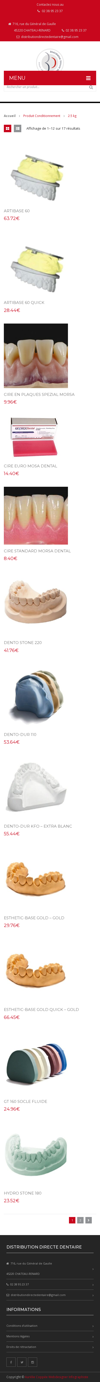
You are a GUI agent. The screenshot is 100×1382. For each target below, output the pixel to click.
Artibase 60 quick (24, 302)
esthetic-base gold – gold (34, 917)
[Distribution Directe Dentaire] (50, 62)
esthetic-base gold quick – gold (41, 1009)
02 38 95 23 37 (76, 30)
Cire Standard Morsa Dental (37, 550)
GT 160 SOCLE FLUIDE (25, 1101)
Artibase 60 (17, 210)
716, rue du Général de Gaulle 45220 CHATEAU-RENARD (34, 27)
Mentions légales (17, 1336)
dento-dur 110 (20, 734)
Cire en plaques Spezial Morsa (39, 394)
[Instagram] (32, 1362)
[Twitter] (21, 1362)
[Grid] (7, 128)
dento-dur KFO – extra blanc (38, 826)
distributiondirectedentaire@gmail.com (49, 37)
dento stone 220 (23, 642)
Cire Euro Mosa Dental (30, 466)
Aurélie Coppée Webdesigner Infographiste (56, 1377)
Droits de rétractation (21, 1347)
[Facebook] (11, 1362)
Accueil (10, 116)
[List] (17, 128)
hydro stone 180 (23, 1193)
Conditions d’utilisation (21, 1326)
